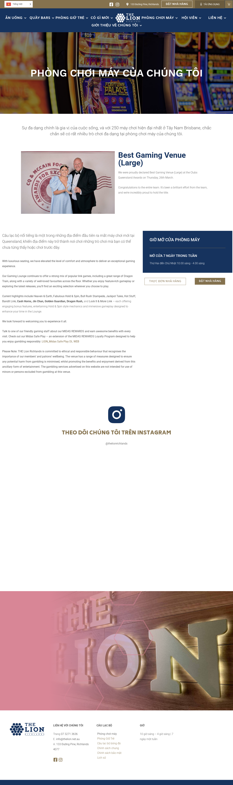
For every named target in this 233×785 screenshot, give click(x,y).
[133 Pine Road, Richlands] (127, 4)
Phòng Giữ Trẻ (69, 18)
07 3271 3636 (69, 734)
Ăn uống (14, 18)
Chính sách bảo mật (109, 753)
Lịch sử (101, 757)
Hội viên (189, 18)
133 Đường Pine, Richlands (144, 4)
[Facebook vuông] (111, 4)
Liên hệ (215, 18)
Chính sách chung (108, 748)
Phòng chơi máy (157, 18)
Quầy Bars (40, 18)
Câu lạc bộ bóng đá (109, 743)
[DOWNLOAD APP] (201, 4)
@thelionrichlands (116, 443)
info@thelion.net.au (68, 739)
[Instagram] (117, 4)
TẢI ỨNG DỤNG (211, 4)
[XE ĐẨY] (229, 4)
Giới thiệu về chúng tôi (114, 25)
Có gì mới (100, 18)
